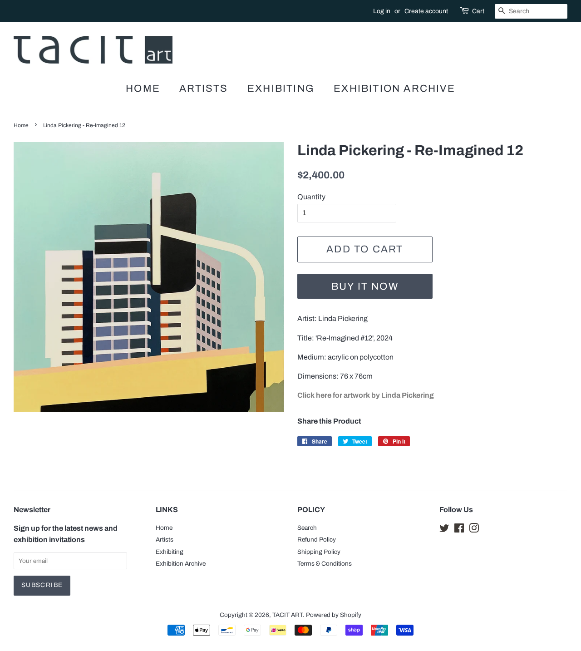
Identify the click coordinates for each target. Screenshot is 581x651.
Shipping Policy (318, 551)
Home (143, 88)
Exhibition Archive (394, 88)
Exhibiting (281, 88)
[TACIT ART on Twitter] (444, 530)
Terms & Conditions (324, 563)
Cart (478, 11)
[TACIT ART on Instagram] (474, 530)
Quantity (311, 197)
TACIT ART (287, 615)
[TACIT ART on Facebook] (459, 530)
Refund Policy (316, 539)
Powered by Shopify (333, 615)
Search (307, 527)
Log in (381, 11)
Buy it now (365, 286)
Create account (426, 11)
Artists (203, 88)
